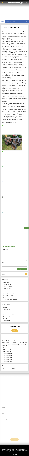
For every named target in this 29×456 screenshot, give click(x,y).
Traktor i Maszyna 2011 (8, 361)
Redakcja (5, 307)
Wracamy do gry (6, 282)
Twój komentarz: (6, 249)
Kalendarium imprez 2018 (8, 314)
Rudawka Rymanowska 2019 (9, 293)
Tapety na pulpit (6, 320)
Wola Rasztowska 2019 (8, 297)
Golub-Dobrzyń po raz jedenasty (10, 299)
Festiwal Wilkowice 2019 (8, 295)
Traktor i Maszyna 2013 (8, 357)
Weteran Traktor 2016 (7, 351)
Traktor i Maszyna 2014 (8, 355)
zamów (14, 330)
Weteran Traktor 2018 (7, 347)
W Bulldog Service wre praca (9, 292)
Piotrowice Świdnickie (7, 284)
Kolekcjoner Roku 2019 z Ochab (10, 290)
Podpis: (3, 262)
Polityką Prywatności (6, 450)
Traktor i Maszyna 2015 (8, 353)
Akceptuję (14, 454)
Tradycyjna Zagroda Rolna (8, 286)
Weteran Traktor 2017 (7, 349)
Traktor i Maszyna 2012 (8, 359)
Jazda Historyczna (7, 288)
